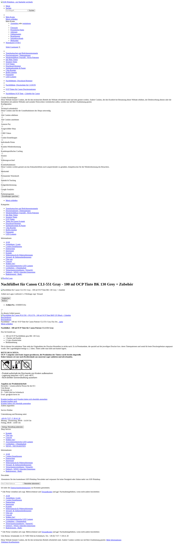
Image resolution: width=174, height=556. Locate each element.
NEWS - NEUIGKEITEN (16, 446)
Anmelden (14, 23)
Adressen (13, 32)
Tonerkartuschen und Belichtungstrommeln (22, 209)
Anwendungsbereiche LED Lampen (19, 266)
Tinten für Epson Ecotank (15, 221)
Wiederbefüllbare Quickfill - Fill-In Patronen (22, 213)
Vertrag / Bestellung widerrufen (12, 427)
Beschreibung (6, 317)
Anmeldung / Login (13, 244)
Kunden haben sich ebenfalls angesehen (32, 399)
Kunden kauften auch (9, 399)
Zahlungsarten (15, 34)
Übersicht (14, 28)
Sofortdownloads (16, 38)
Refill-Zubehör (11, 230)
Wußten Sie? (10, 264)
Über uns (9, 259)
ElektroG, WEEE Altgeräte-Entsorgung (20, 272)
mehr (61, 322)
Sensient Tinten (11, 217)
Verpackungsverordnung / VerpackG (19, 270)
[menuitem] (89, 6)
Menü (8, 6)
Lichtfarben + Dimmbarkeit (16, 268)
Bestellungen (15, 36)
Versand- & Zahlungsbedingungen (18, 257)
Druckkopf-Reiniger (13, 223)
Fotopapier (10, 232)
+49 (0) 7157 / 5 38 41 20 (10, 418)
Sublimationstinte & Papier (16, 226)
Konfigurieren (14, 542)
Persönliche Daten (17, 30)
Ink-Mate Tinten (12, 215)
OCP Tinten (10, 219)
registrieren (26, 23)
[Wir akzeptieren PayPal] (7, 278)
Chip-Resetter (11, 228)
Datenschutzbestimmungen (21, 488)
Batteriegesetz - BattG (14, 274)
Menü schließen (12, 19)
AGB (8, 242)
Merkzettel (14, 41)
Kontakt (9, 253)
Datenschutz (10, 249)
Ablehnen (5, 542)
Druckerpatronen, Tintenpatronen (18, 211)
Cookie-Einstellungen (14, 246)
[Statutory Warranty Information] (2, 309)
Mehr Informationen (113, 540)
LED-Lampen (11, 234)
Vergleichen (6, 298)
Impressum (10, 251)
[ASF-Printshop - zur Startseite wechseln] (17, 2)
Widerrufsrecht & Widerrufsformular (19, 255)
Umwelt (9, 261)
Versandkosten (46, 492)
